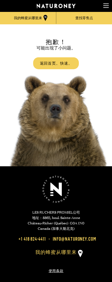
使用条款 (56, 270)
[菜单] (106, 6)
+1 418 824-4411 (32, 239)
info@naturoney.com (74, 239)
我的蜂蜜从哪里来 (55, 252)
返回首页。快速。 (56, 63)
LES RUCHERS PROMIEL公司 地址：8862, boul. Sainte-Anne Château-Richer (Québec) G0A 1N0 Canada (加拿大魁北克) (56, 220)
